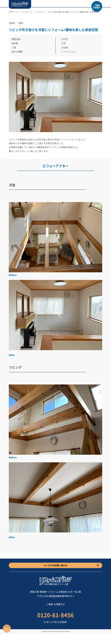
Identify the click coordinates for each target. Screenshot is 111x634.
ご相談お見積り (97, 6)
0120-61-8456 (55, 615)
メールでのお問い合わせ (55, 565)
